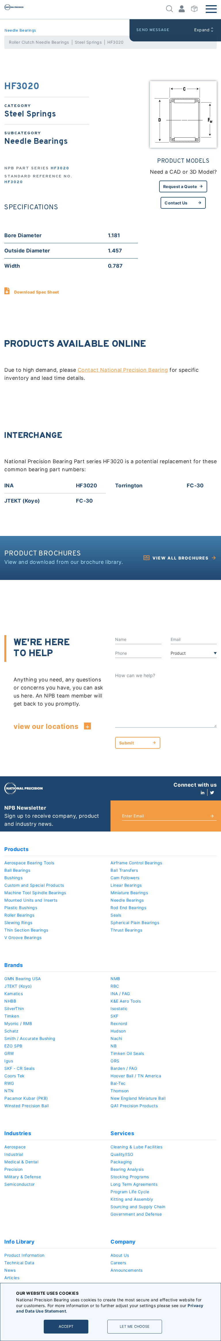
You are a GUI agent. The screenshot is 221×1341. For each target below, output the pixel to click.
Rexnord (118, 1023)
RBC (114, 986)
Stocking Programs (129, 1176)
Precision (13, 1169)
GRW (9, 1053)
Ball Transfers (124, 870)
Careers (118, 1262)
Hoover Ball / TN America (135, 1075)
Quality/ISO (122, 1154)
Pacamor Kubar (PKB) (26, 1098)
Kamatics (13, 993)
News (10, 1270)
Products (16, 849)
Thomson (119, 1090)
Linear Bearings (126, 885)
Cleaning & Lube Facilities (136, 1146)
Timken (11, 1016)
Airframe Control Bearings (136, 862)
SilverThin (14, 1008)
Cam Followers (125, 877)
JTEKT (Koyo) (18, 986)
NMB (115, 978)
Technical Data (19, 1262)
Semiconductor (19, 1184)
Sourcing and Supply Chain (137, 1206)
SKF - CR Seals (19, 1068)
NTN (9, 1090)
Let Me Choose (135, 1326)
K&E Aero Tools (125, 1001)
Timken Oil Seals (127, 1053)
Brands (13, 965)
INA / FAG (120, 993)
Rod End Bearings (128, 907)
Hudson (118, 1030)
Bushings (13, 877)
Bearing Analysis (127, 1169)
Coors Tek (14, 1075)
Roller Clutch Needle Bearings (39, 42)
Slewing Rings (18, 922)
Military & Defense (22, 1176)
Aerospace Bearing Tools (29, 862)
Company (123, 1242)
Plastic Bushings (20, 907)
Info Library (19, 1242)
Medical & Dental (21, 1161)
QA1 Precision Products (134, 1105)
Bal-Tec (118, 1083)
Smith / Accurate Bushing (29, 1038)
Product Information (24, 1255)
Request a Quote (180, 186)
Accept (66, 1326)
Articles (11, 1277)
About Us (119, 1255)
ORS (114, 1060)
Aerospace (15, 1146)
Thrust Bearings (126, 930)
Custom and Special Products (34, 885)
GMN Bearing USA (22, 978)
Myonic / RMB (18, 1023)
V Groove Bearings (23, 937)
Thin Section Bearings (26, 930)
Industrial (13, 1154)
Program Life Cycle (129, 1191)
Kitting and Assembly (131, 1199)
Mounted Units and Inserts (31, 900)
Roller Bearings (19, 915)
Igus (8, 1060)
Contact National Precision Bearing (123, 370)
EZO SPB (13, 1045)
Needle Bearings (20, 30)
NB (113, 1045)
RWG (9, 1083)
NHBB (10, 1001)
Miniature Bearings (129, 892)
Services (122, 1133)
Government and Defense (136, 1214)
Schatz (11, 1030)
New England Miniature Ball (137, 1098)
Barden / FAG (123, 1068)
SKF (114, 1016)
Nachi (116, 1038)
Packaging (121, 1161)
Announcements (126, 1270)
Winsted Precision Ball (26, 1105)
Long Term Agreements (133, 1184)
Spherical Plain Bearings (134, 922)
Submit (126, 742)
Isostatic (119, 1008)
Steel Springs (88, 42)
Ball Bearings (17, 870)
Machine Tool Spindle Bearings (35, 892)
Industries (17, 1133)
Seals (115, 915)
